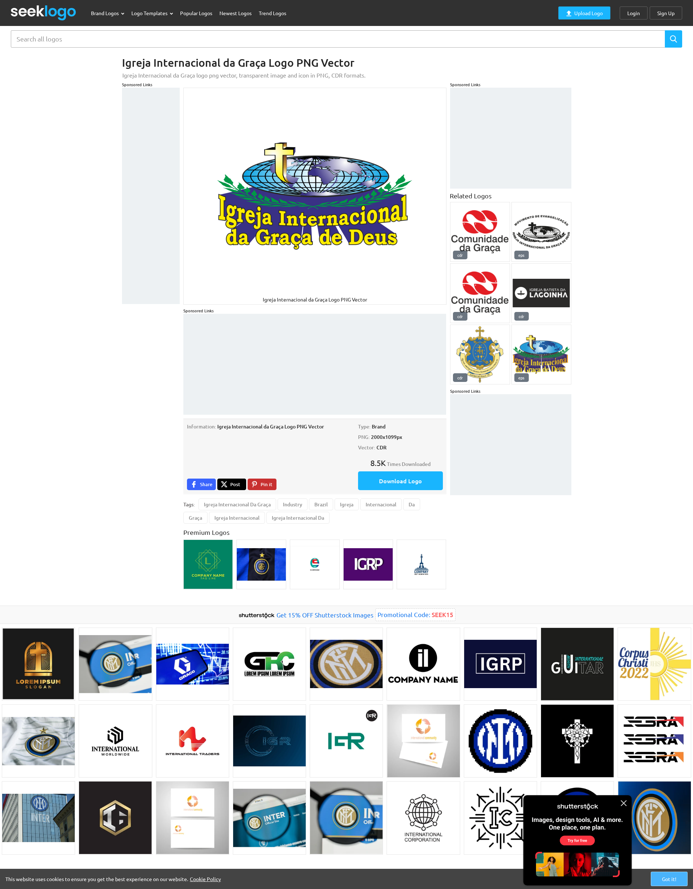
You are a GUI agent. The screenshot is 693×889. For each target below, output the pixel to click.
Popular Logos (196, 13)
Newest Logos (235, 13)
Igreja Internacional (237, 517)
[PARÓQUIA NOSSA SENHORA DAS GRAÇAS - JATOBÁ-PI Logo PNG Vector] (480, 354)
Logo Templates (150, 13)
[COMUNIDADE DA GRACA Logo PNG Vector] (480, 232)
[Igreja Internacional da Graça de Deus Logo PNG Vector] (541, 354)
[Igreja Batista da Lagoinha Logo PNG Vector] (541, 293)
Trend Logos (272, 13)
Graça (195, 517)
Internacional (381, 504)
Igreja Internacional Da (298, 517)
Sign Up (666, 13)
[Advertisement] (151, 196)
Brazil (321, 504)
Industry (292, 504)
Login (633, 13)
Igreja (346, 504)
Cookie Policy (205, 879)
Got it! (669, 879)
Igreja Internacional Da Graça (237, 504)
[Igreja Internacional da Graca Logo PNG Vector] (541, 232)
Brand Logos (105, 13)
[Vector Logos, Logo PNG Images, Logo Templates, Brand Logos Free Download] (44, 12)
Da (412, 504)
